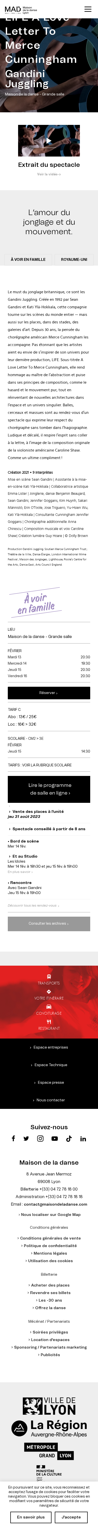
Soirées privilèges (50, 1332)
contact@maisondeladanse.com (55, 1204)
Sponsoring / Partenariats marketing (50, 1347)
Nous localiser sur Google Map (51, 1215)
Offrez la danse (50, 1308)
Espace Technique (51, 1065)
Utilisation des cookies (50, 1261)
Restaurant (49, 1028)
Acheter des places (50, 1285)
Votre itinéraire (49, 998)
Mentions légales (50, 1253)
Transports (49, 983)
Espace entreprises (51, 1047)
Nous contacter (51, 1100)
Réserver (47, 693)
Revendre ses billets (50, 1293)
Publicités (50, 1355)
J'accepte (71, 1517)
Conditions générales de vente (50, 1238)
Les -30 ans (50, 1300)
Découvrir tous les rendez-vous (32, 905)
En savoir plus (31, 1517)
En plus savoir (19, 872)
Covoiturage (49, 1013)
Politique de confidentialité (50, 1246)
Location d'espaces (50, 1340)
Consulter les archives (47, 923)
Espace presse (51, 1083)
